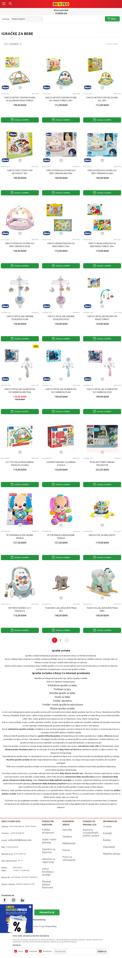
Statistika (33, 951)
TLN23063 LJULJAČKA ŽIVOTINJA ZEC (61, 609)
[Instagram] (14, 900)
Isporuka (67, 829)
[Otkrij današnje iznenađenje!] (16, 920)
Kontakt (107, 833)
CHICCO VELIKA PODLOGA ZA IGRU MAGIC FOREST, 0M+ (102, 244)
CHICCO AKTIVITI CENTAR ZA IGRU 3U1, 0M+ (102, 99)
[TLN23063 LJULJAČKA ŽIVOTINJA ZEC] (61, 582)
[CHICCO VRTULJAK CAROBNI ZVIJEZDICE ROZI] (61, 290)
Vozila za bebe (6, 604)
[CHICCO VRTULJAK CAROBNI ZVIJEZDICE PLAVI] (20, 290)
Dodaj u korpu (21, 120)
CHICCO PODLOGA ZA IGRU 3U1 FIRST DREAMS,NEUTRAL (61, 172)
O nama (107, 826)
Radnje (107, 840)
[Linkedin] (22, 900)
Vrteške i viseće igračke (6, 312)
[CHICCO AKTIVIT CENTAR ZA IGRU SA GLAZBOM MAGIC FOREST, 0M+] (20, 72)
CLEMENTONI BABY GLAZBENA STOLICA (61, 463)
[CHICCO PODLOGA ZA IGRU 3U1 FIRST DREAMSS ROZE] (20, 217)
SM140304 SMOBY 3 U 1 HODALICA (19, 609)
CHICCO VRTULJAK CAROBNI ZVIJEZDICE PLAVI (19, 317)
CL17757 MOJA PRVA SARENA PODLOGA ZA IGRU (20, 463)
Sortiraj (5, 19)
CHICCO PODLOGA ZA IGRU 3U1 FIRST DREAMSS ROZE (20, 244)
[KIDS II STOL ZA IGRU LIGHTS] (102, 509)
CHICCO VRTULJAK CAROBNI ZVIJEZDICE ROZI (61, 317)
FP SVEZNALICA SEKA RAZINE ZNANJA (61, 536)
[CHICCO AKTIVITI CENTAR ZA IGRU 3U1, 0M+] (102, 72)
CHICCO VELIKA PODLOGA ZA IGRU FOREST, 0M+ (61, 244)
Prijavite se (47, 912)
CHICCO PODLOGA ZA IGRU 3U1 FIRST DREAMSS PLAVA (102, 172)
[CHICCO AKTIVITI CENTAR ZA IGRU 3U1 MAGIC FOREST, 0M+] (61, 72)
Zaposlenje (109, 847)
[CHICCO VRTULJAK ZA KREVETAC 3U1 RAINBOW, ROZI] (102, 363)
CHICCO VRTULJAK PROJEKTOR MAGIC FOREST (102, 317)
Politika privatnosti (48, 831)
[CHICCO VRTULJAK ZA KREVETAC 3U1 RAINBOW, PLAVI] (61, 363)
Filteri (113, 19)
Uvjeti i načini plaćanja (49, 841)
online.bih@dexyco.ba (19, 840)
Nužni (20, 951)
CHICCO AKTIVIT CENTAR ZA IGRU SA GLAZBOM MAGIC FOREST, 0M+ (19, 100)
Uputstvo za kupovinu (48, 850)
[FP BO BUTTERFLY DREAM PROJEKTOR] (102, 436)
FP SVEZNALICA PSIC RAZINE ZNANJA (20, 536)
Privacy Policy (51, 926)
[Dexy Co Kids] (61, 4)
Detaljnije (17, 945)
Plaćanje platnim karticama (47, 884)
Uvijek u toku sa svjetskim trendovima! (61, 11)
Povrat (66, 850)
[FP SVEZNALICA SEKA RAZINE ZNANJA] (61, 509)
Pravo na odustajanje (68, 858)
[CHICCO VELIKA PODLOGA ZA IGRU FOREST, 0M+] (61, 217)
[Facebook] (5, 900)
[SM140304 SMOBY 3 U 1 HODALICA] (20, 582)
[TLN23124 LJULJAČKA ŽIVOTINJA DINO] (102, 582)
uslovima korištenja (37, 919)
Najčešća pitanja (111, 853)
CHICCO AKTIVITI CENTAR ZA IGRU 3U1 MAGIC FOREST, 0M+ (61, 99)
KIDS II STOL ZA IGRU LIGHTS (102, 535)
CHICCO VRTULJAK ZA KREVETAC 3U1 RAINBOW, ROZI (102, 390)
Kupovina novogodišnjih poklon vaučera (91, 832)
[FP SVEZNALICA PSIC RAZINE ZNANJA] (20, 509)
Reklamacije (68, 843)
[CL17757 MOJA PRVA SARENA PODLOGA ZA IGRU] (20, 436)
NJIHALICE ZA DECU (47, 604)
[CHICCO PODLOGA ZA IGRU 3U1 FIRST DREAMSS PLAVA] (102, 145)
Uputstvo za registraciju (48, 860)
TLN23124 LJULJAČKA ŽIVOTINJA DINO (102, 609)
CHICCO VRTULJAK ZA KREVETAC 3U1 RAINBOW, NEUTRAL (19, 390)
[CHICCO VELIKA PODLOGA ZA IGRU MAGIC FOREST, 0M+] (102, 217)
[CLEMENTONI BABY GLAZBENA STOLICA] (61, 436)
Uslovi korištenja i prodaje (48, 871)
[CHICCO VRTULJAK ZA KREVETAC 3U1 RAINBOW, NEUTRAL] (20, 363)
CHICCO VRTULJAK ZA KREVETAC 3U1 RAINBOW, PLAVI (61, 390)
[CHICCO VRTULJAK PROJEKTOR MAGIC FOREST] (102, 290)
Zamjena (67, 836)
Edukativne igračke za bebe (47, 458)
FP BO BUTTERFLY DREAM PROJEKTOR (102, 463)
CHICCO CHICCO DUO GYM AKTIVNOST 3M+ (19, 172)
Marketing (47, 951)
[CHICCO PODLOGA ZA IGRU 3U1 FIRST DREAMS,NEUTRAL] (61, 145)
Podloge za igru (6, 94)
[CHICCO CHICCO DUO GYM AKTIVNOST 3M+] (20, 145)
